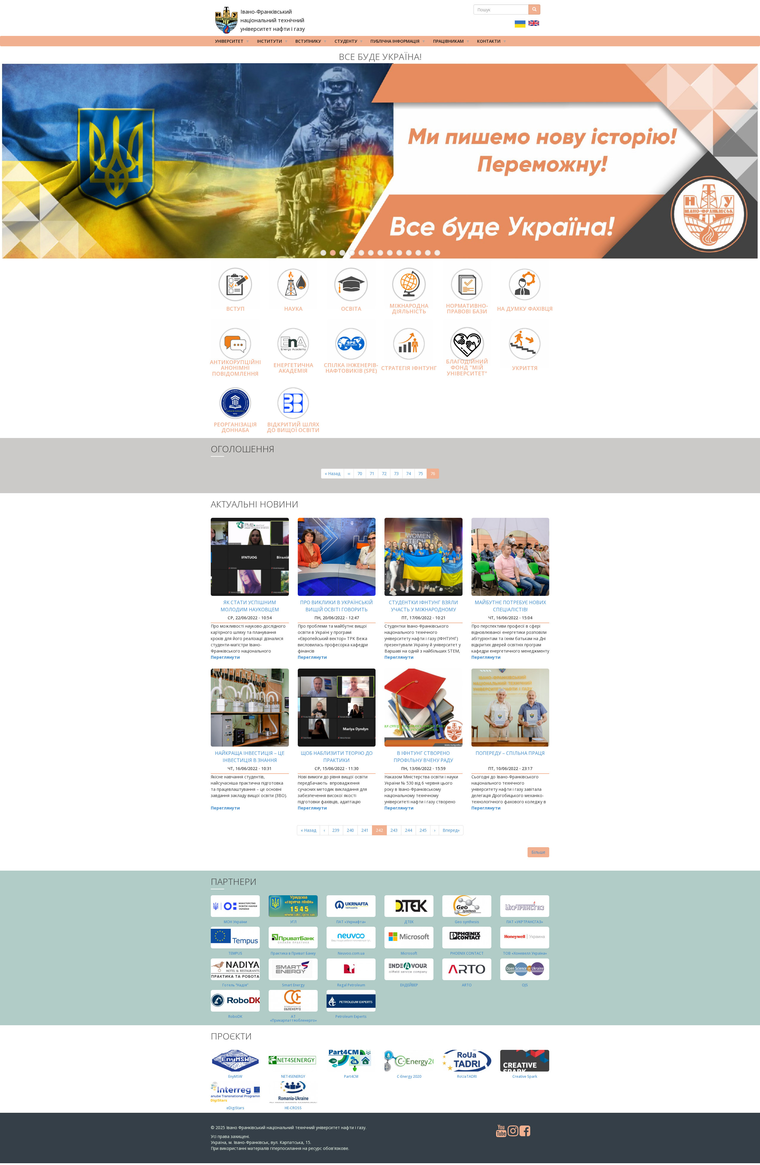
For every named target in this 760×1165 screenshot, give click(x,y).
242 (381, 831)
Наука (293, 308)
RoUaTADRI (467, 1076)
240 (352, 830)
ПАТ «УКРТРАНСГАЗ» (524, 921)
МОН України (235, 921)
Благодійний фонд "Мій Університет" (467, 367)
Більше (538, 852)
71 (374, 473)
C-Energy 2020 (409, 1076)
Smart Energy (293, 985)
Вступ (235, 308)
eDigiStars (235, 1107)
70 (361, 473)
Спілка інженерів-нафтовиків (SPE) (351, 367)
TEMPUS (235, 953)
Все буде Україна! (380, 56)
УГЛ (293, 921)
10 (409, 253)
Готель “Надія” (235, 985)
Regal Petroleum (351, 985)
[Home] (226, 20)
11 (418, 253)
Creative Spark (524, 1076)
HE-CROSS (293, 1107)
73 (398, 473)
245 (424, 830)
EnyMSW (235, 1076)
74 (410, 473)
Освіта (351, 308)
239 (337, 830)
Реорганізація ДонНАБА (235, 427)
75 (422, 473)
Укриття (525, 368)
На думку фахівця (525, 308)
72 (386, 473)
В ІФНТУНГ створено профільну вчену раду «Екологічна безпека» (423, 760)
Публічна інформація (392, 42)
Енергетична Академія (293, 367)
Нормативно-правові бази (467, 308)
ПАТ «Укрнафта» (351, 921)
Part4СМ (351, 1076)
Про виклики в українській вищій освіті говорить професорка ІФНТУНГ (336, 609)
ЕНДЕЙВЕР (409, 985)
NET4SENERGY (293, 1076)
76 (434, 475)
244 (410, 830)
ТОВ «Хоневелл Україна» (525, 953)
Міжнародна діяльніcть (409, 308)
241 (366, 830)
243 (395, 830)
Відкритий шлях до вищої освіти (293, 427)
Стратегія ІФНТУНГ (409, 368)
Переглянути (225, 657)
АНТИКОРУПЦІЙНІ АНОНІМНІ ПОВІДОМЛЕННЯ (235, 367)
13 (437, 253)
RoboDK (235, 1016)
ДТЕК (409, 921)
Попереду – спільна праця (510, 753)
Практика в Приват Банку (293, 953)
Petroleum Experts (351, 1016)
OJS (525, 985)
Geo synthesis (467, 921)
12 (428, 253)
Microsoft (409, 953)
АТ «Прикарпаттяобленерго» (293, 1018)
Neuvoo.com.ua (351, 953)
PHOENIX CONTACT (467, 953)
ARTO (467, 985)
